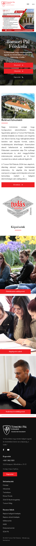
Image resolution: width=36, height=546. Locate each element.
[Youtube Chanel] (8, 449)
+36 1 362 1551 (8, 460)
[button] (18, 65)
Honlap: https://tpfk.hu (10, 469)
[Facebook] (3, 449)
